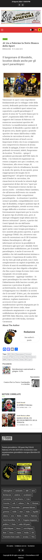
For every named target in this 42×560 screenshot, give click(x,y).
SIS (26, 360)
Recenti (23, 402)
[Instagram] (22, 4)
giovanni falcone (29, 507)
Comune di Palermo (9, 357)
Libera (5, 516)
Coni (18, 357)
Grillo (14, 512)
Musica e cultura (25, 415)
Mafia (19, 516)
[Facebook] (19, 4)
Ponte (16, 360)
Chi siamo (10, 546)
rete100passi (28, 528)
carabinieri (27, 495)
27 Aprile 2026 (22, 407)
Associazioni (20, 354)
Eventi (5, 39)
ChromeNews (30, 555)
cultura (21, 503)
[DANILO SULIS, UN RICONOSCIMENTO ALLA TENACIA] (8, 420)
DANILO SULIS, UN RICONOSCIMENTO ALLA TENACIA (27, 420)
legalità (35, 512)
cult (13, 503)
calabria (17, 495)
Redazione (7, 49)
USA (33, 537)
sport (30, 360)
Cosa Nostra (18, 499)
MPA (4, 360)
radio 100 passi (24, 524)
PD (19, 520)
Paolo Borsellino (9, 520)
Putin (14, 524)
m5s (12, 516)
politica (6, 524)
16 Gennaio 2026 (23, 425)
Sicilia (21, 360)
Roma (11, 533)
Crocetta (6, 503)
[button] (2, 30)
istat (21, 512)
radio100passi (8, 528)
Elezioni (35, 503)
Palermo (10, 360)
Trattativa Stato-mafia (11, 537)
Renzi (18, 528)
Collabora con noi (20, 546)
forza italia (16, 507)
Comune (28, 354)
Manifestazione (30, 357)
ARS (9, 354)
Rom (4, 533)
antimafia (19, 491)
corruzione (7, 499)
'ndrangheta (7, 491)
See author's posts (29, 338)
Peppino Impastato (30, 520)
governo (6, 512)
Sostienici (31, 546)
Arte (13, 354)
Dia (28, 503)
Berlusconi (7, 495)
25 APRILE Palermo (24, 405)
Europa (5, 507)
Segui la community (39, 29)
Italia (22, 357)
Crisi (28, 499)
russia (19, 533)
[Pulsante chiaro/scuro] (32, 30)
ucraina (25, 537)
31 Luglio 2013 (18, 49)
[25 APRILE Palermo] (8, 404)
